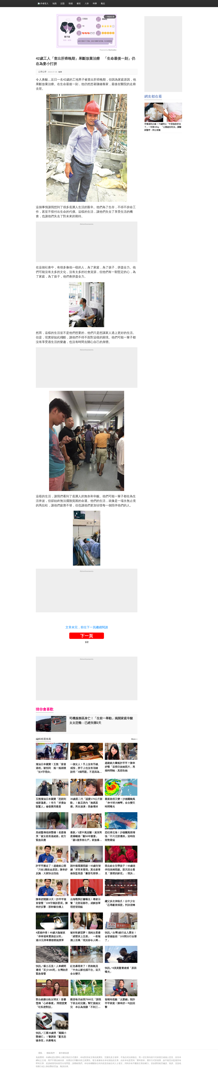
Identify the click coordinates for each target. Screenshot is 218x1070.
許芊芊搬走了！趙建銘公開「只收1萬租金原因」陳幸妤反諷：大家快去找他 (51, 869)
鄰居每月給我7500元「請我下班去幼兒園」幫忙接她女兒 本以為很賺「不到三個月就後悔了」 (85, 1003)
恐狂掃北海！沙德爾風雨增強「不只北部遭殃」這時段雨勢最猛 (120, 836)
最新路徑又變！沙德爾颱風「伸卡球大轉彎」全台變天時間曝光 (120, 803)
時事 (95, 3)
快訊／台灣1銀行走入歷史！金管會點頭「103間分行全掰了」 (121, 936)
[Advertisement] (86, 244)
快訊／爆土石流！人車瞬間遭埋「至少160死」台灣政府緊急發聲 (52, 970)
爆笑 (79, 3)
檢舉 (60, 72)
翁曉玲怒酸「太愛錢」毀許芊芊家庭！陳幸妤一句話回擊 (120, 1003)
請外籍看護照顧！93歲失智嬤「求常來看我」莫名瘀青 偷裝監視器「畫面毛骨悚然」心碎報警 (86, 869)
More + (134, 739)
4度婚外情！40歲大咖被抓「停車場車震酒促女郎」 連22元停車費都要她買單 (51, 936)
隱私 (40, 1053)
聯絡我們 (51, 1053)
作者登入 (44, 3)
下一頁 (86, 635)
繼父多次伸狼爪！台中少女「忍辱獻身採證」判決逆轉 (120, 903)
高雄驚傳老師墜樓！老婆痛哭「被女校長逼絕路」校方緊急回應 (51, 836)
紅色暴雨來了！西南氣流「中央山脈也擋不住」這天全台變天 (85, 970)
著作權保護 (64, 1053)
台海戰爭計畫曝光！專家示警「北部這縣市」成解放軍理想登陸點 (85, 903)
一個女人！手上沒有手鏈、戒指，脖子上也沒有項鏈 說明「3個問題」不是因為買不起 (86, 768)
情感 (71, 3)
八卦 (87, 3)
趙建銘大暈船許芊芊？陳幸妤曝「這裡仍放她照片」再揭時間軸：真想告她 (120, 767)
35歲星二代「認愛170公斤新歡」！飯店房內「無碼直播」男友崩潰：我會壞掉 (86, 803)
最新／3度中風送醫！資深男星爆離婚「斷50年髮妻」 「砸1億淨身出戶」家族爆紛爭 (86, 836)
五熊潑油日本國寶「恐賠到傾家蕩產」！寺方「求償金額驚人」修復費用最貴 (51, 803)
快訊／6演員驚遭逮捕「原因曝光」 (121, 970)
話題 (63, 3)
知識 (54, 3)
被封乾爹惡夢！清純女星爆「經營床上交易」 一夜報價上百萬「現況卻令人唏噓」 (85, 936)
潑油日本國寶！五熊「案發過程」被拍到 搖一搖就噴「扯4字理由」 (51, 768)
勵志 (103, 3)
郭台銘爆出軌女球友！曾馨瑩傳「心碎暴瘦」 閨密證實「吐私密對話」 (51, 1003)
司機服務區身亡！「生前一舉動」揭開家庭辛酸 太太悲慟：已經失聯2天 (102, 720)
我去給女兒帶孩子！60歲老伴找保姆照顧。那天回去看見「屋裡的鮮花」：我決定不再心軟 (120, 869)
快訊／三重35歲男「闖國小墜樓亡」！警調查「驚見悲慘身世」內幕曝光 (51, 1036)
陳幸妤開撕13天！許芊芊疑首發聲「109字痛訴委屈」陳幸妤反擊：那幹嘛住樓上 (52, 903)
